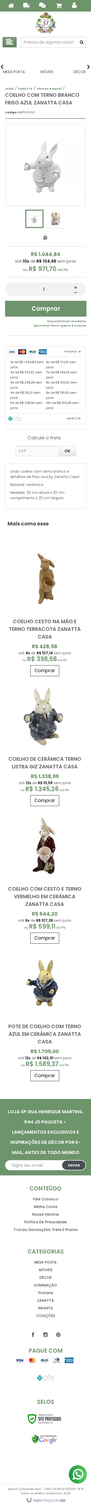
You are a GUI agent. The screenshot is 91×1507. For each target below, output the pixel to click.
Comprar (46, 308)
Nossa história (45, 1214)
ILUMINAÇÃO (45, 1285)
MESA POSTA (45, 1262)
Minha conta (45, 1206)
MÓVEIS (45, 1269)
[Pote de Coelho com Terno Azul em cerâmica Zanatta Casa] (45, 1015)
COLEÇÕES (45, 1315)
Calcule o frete (44, 438)
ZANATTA (25, 89)
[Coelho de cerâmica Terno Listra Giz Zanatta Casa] (45, 744)
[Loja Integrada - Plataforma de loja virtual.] (45, 1500)
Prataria (45, 1292)
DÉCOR (45, 1277)
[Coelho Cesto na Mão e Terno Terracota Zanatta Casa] (45, 610)
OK (67, 451)
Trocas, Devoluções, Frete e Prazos (46, 1229)
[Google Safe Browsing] (44, 1439)
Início (9, 89)
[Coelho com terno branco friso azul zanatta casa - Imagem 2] (56, 219)
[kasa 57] (45, 22)
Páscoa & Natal (49, 89)
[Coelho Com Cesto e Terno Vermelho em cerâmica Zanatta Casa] (45, 877)
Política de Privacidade (45, 1222)
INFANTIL (45, 1308)
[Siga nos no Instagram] (45, 1335)
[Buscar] (81, 42)
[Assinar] (74, 1165)
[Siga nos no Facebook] (33, 1335)
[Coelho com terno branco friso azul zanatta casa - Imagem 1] (34, 219)
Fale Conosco (45, 1199)
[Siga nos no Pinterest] (58, 1335)
